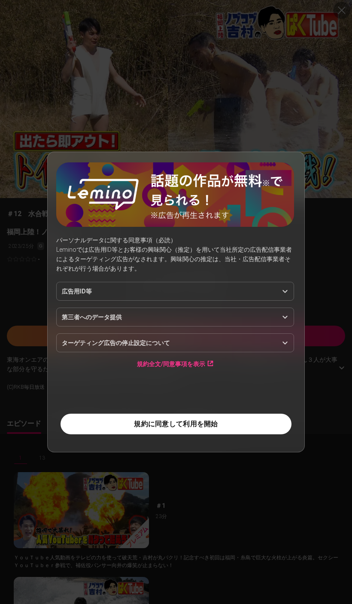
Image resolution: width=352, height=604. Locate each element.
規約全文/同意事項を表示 (171, 363)
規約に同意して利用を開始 (176, 424)
